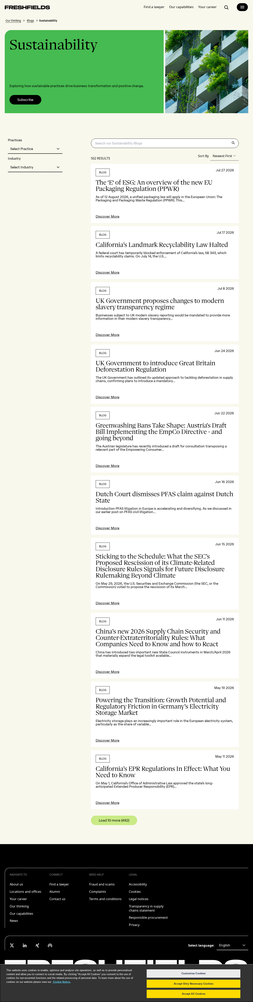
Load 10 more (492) (114, 820)
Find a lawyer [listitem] (59, 884)
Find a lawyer (154, 7)
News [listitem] (14, 920)
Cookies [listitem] (135, 891)
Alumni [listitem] (54, 891)
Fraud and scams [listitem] (102, 884)
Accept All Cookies (193, 993)
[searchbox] (165, 143)
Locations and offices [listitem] (25, 891)
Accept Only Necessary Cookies (193, 983)
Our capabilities (181, 7)
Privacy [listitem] (134, 925)
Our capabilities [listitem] (21, 913)
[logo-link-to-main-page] (27, 8)
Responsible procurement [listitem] (148, 917)
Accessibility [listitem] (138, 884)
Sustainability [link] (48, 20)
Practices (15, 140)
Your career (207, 7)
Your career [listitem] (18, 899)
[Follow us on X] (12, 945)
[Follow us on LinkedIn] (24, 945)
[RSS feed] (50, 945)
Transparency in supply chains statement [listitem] (146, 908)
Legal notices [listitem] (138, 899)
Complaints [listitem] (97, 891)
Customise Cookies (193, 973)
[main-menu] (242, 7)
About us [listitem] (16, 884)
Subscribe (25, 100)
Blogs (30, 20)
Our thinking (13, 20)
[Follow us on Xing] (37, 945)
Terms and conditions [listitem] (105, 899)
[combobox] (35, 149)
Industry (14, 158)
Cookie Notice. (61, 981)
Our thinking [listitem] (19, 906)
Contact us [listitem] (57, 899)
